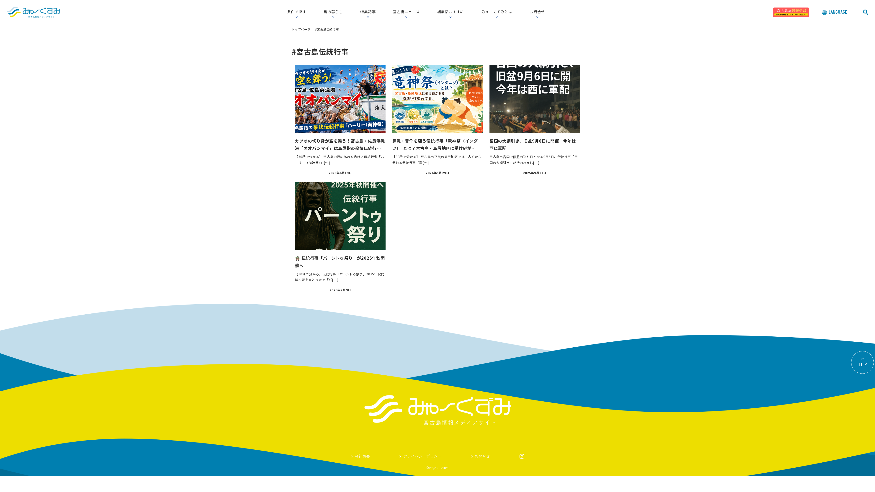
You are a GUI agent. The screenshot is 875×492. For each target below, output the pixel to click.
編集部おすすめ (450, 12)
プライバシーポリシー (422, 456)
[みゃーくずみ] (33, 12)
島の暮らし (333, 12)
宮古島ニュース (406, 12)
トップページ (301, 29)
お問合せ (537, 12)
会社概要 (362, 456)
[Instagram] (522, 456)
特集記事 (368, 12)
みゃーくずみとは (496, 12)
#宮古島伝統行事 (327, 29)
